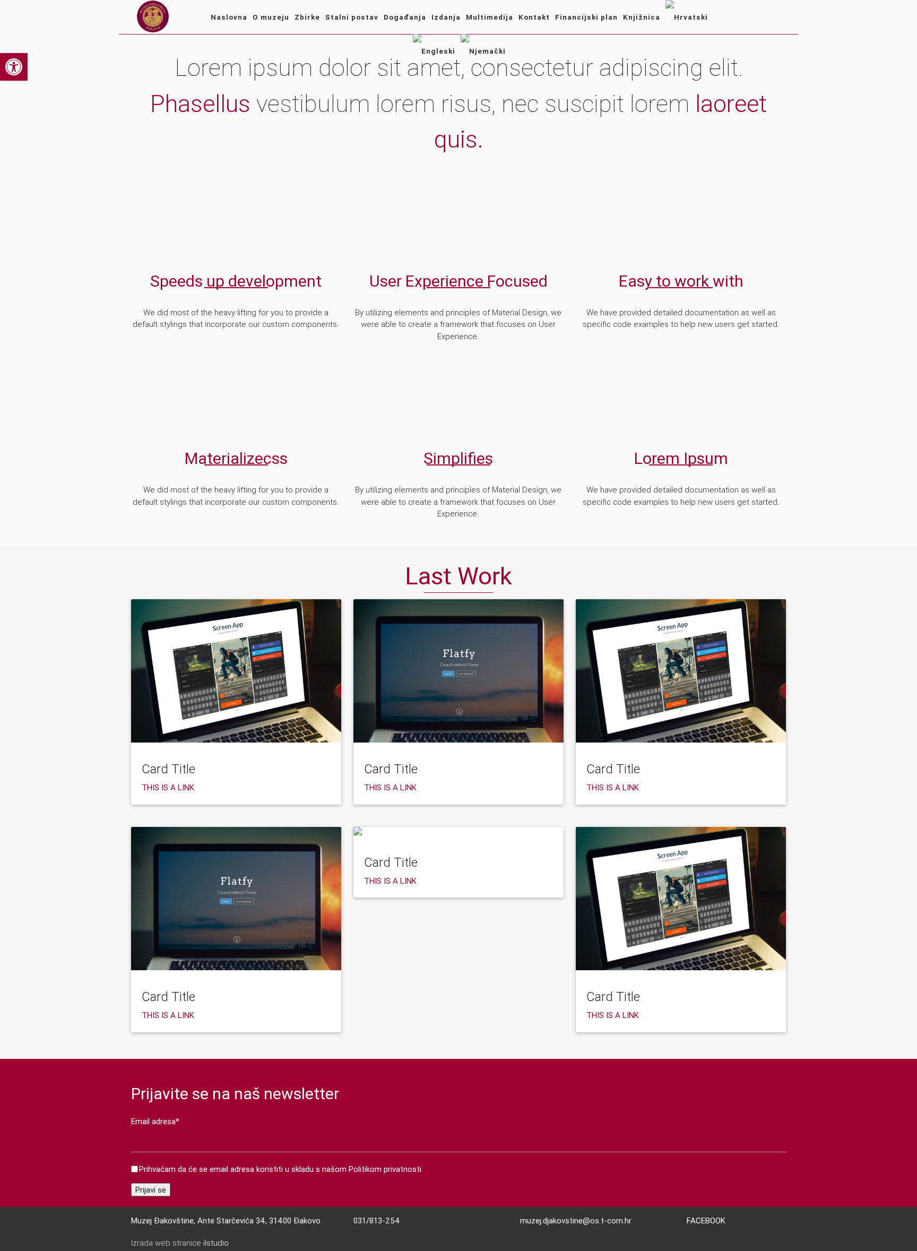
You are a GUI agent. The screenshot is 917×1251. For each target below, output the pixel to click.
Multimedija (489, 17)
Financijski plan (586, 17)
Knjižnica (641, 17)
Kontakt (534, 17)
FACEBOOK (706, 1220)
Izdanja (446, 17)
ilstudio (216, 1243)
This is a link (168, 787)
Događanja (405, 17)
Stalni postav (351, 17)
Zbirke (307, 17)
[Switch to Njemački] (483, 51)
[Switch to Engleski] (434, 51)
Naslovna (229, 17)
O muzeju (271, 17)
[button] (14, 67)
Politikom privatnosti (385, 1169)
